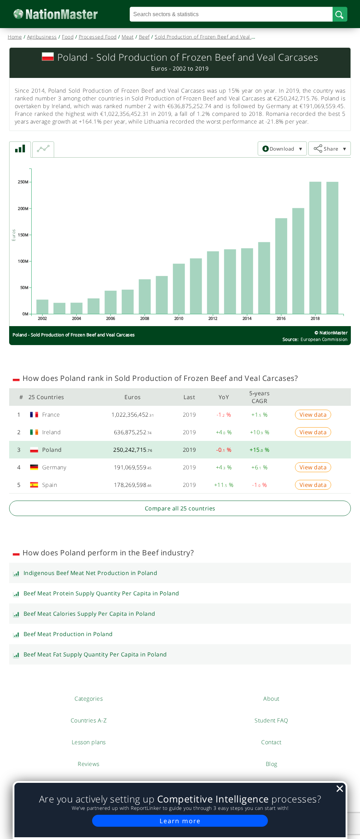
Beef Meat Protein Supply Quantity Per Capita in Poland (101, 593)
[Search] (340, 14)
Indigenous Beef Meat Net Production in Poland (91, 573)
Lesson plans (89, 742)
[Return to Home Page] (66, 14)
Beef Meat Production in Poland (68, 634)
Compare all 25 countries (180, 508)
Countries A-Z (89, 720)
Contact (271, 742)
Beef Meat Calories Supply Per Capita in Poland (89, 613)
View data (313, 414)
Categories (89, 698)
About (271, 698)
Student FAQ (271, 720)
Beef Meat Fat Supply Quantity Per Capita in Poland (95, 654)
